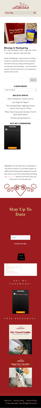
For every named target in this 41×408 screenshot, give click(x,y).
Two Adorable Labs (15, 50)
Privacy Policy (19, 400)
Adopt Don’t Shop (11, 272)
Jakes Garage (10, 268)
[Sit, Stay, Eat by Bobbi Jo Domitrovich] (12, 137)
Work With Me (10, 271)
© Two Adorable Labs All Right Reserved (21, 403)
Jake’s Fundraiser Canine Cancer (20, 99)
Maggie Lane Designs (22, 53)
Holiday (9, 53)
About (8, 264)
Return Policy (32, 400)
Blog (7, 265)
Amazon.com (11, 177)
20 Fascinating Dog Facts (20, 118)
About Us (7, 400)
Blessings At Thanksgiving (16, 48)
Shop (7, 270)
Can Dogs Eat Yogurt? (20, 102)
